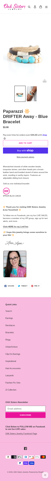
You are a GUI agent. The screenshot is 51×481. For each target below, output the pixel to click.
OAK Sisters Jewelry (20, 472)
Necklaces (10, 325)
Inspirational (10, 361)
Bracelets (9, 332)
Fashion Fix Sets (12, 382)
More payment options (25, 157)
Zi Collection (10, 390)
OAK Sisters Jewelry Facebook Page (21, 433)
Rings (8, 340)
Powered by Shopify (36, 472)
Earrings (9, 318)
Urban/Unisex (11, 347)
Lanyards (9, 375)
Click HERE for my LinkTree (15, 226)
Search (8, 311)
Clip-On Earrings (12, 354)
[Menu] (46, 7)
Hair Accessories (13, 368)
